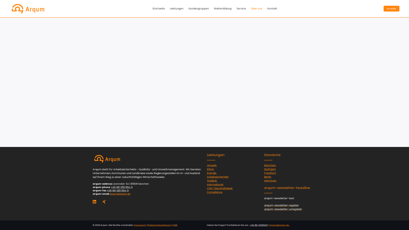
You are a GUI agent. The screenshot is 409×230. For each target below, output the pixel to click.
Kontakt (272, 8)
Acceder (391, 8)
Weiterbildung (223, 8)
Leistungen (176, 8)
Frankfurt (270, 173)
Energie (212, 173)
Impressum (140, 225)
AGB (175, 225)
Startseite (158, 8)
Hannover (270, 181)
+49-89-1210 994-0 (122, 187)
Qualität (212, 181)
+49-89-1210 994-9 (118, 190)
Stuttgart (270, 169)
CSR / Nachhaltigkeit (220, 188)
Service (241, 8)
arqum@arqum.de (120, 193)
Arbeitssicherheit (218, 177)
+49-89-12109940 (259, 225)
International (215, 184)
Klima (210, 169)
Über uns (256, 8)
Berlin (268, 177)
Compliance (215, 192)
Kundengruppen (199, 8)
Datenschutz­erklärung (159, 225)
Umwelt (212, 165)
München (270, 165)
